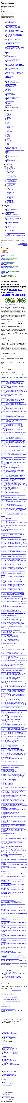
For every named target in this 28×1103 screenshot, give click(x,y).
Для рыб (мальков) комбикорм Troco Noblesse (12, 797)
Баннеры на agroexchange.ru (10, 1072)
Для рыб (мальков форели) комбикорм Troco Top (12, 799)
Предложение (12, 222)
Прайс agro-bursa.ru (11, 61)
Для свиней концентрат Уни (7, 631)
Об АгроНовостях (10, 21)
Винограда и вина (10, 157)
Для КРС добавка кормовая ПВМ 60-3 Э (10, 487)
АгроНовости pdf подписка (15, 31)
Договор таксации (10, 237)
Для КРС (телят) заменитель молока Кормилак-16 (13, 399)
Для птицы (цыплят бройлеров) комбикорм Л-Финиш (14, 728)
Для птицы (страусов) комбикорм (9, 761)
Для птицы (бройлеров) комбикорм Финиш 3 (12, 732)
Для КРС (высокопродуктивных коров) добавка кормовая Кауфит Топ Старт (12, 480)
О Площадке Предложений (13, 216)
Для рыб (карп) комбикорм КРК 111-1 (10, 808)
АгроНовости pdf (12, 30)
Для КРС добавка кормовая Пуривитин (10, 488)
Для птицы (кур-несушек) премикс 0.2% (10, 652)
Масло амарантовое (11, 173)
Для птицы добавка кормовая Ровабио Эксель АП (13, 689)
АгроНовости (3, 1028)
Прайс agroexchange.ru (11, 219)
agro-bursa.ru (3, 1056)
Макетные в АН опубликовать (10, 1053)
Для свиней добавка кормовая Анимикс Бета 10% (13, 620)
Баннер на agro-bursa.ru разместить (11, 1065)
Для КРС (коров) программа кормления (10, 437)
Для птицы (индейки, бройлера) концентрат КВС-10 (13, 704)
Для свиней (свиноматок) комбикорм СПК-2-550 (12, 611)
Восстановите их (16, 990)
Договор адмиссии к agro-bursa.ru (14, 72)
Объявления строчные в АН (13, 40)
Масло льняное (10, 177)
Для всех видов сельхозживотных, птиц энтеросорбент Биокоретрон (10, 899)
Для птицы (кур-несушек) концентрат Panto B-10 (13, 702)
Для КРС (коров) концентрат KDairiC (10, 512)
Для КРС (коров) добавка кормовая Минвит (11, 482)
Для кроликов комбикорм (7, 782)
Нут (7, 123)
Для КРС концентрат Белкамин (15, 970)
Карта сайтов (9, 52)
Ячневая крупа (10, 202)
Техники (8, 163)
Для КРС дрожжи (5, 521)
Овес (8, 124)
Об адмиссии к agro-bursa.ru (13, 59)
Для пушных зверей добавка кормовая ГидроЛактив (13, 790)
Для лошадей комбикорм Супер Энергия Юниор (12, 849)
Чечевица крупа (10, 201)
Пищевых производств (12, 160)
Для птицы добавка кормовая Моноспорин (11, 676)
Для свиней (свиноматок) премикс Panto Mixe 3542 (13, 601)
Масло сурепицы (11, 186)
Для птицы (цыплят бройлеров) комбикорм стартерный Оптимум (11, 722)
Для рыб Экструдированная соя (8, 833)
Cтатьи (8, 88)
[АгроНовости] (4, 7)
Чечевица (9, 141)
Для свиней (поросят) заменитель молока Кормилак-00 (14, 539)
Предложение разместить (9, 1075)
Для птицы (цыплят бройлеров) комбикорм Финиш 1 (14, 729)
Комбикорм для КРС (12, 972)
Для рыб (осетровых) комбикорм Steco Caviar (12, 818)
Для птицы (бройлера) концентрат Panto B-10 (12, 706)
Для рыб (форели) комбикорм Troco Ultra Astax (12, 803)
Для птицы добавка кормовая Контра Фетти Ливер (13, 673)
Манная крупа (10, 172)
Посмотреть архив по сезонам (8, 1009)
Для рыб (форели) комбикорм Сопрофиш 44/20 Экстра (14, 804)
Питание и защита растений (13, 82)
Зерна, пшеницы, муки (12, 147)
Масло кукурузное (11, 176)
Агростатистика (10, 212)
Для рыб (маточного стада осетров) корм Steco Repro (13, 829)
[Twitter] (23, 967)
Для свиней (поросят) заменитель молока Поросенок (13, 542)
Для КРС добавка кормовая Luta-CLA (10, 497)
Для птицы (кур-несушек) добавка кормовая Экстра (13, 685)
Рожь (8, 134)
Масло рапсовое (10, 180)
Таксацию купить (7, 1085)
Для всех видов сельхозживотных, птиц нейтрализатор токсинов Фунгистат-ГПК (11, 902)
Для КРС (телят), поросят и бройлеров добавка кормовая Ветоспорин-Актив (12, 473)
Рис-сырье (9, 132)
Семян (7, 159)
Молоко (8, 122)
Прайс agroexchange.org (12, 227)
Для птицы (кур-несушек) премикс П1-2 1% (11, 653)
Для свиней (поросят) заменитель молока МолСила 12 (14, 541)
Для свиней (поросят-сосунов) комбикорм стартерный (14, 567)
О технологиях (10, 86)
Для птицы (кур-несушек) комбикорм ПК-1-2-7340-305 (14, 753)
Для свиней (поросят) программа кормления (11, 533)
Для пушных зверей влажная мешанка (10, 792)
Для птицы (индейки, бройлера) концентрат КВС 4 (13, 703)
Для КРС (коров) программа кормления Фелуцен (13, 438)
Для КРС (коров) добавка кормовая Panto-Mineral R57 (14, 484)
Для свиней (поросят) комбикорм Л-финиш (11, 588)
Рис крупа (9, 198)
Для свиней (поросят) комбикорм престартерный (13, 568)
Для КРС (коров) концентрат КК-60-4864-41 (11, 510)
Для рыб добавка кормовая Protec (9, 796)
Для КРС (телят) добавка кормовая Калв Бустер (12, 470)
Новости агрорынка (11, 80)
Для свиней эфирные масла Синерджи (10, 639)
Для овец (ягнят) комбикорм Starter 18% (10, 767)
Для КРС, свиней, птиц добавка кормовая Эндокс (13, 876)
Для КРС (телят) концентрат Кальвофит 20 (11, 420)
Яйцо (8, 143)
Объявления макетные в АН (13, 42)
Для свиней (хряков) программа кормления (11, 596)
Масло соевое (10, 185)
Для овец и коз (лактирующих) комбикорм (11, 774)
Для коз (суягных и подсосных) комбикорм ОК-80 (13, 776)
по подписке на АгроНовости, (11, 999)
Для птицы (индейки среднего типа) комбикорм (12, 745)
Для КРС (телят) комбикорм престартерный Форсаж (13, 432)
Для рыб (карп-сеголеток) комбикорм (10, 813)
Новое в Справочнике (11, 209)
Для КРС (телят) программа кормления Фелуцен (12, 381)
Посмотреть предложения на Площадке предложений (13, 292)
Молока (8, 152)
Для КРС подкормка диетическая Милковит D (12, 505)
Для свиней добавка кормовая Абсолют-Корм (12, 619)
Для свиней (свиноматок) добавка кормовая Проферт (14, 598)
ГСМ (8, 204)
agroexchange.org (4, 1079)
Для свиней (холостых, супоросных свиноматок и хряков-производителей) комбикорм (13, 608)
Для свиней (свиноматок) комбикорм (10, 610)
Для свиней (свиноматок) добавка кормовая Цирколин (14, 600)
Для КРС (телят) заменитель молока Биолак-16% (12, 390)
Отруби (8, 193)
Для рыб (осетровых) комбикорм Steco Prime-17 (12, 828)
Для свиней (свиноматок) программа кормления (12, 593)
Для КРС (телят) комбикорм (7, 421)
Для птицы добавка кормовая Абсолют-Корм (12, 662)
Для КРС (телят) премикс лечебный (9, 415)
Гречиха (8, 115)
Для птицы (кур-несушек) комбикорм (10, 746)
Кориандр (9, 117)
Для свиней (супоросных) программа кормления (12, 617)
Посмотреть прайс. (5, 1003)
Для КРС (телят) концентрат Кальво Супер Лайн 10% (14, 419)
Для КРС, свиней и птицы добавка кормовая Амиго (13, 501)
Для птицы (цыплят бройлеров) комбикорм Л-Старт (13, 725)
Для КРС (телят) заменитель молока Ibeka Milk (12, 403)
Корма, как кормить (11, 84)
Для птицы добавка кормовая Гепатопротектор (12, 670)
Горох (8, 113)
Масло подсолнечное (12, 179)
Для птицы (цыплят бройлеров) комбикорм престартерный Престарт (11, 717)
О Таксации (9, 226)
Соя (7, 139)
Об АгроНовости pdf (11, 25)
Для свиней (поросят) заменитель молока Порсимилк (14, 543)
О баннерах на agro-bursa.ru (13, 60)
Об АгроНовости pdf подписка (14, 26)
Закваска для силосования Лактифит (10, 959)
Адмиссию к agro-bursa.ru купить (11, 1064)
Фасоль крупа (10, 200)
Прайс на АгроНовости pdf (13, 27)
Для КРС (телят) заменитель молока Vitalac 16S (12, 402)
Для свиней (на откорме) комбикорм (9, 636)
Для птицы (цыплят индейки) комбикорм (11, 738)
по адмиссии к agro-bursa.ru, (11, 997)
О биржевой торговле (11, 85)
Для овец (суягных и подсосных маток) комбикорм (13, 773)
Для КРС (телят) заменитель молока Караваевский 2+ (14, 391)
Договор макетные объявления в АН (15, 50)
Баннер (11, 223)
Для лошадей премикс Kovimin (8, 835)
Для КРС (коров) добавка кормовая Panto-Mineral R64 (14, 485)
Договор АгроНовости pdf (12, 46)
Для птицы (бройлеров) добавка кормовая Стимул (13, 690)
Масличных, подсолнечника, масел (15, 150)
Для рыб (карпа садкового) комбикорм (10, 812)
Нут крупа (9, 190)
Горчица (9, 114)
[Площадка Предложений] (5, 254)
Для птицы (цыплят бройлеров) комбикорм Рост (12, 727)
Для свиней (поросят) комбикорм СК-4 (10, 586)
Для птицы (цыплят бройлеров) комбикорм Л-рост (13, 724)
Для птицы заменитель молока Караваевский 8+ (12, 649)
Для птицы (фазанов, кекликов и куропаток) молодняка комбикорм (11, 756)
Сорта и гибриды (10, 81)
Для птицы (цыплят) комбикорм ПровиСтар (11, 712)
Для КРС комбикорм (6, 518)
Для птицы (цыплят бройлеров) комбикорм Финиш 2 (14, 731)
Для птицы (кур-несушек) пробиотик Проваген (12, 765)
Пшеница (9, 128)
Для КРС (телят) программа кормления (10, 382)
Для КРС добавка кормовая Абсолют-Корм (11, 453)
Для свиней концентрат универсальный (10, 630)
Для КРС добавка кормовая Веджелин (10, 467)
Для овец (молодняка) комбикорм (9, 771)
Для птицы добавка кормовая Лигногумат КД (12, 674)
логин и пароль (23, 986)
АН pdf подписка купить (9, 1037)
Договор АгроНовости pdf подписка (15, 47)
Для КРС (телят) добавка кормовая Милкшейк (12, 471)
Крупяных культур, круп (12, 148)
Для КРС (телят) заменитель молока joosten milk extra (13, 404)
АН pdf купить (7, 1036)
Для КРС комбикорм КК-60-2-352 (9, 520)
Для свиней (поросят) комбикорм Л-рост (10, 589)
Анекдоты (8, 90)
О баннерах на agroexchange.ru (13, 218)
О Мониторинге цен (11, 22)
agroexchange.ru (4, 1068)
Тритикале (9, 140)
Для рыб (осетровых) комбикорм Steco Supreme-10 (13, 824)
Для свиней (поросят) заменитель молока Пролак (13, 544)
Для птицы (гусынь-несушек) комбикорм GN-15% (13, 754)
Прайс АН (6, 1034)
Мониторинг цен (7, 1030)
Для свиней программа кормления (9, 615)
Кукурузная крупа (11, 171)
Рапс (8, 130)
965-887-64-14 (6, 1094)
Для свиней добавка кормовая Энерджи (10, 559)
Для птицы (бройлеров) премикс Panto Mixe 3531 (13, 658)
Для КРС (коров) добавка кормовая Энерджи (12, 493)
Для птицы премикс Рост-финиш (9, 656)
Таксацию (10, 230)
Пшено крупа (10, 197)
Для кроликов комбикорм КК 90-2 (9, 780)
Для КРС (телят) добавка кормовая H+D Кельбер (12, 416)
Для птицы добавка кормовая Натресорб (10, 678)
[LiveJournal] (26, 967)
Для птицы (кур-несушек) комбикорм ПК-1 (11, 749)
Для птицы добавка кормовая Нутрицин (10, 679)
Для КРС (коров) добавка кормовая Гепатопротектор (13, 475)
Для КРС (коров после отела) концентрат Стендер (13, 513)
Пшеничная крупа (11, 196)
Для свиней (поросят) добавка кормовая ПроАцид (13, 556)
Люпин (8, 121)
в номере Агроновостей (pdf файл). (12, 1001)
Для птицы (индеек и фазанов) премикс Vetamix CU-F (14, 655)
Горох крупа (10, 167)
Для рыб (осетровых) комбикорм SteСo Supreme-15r (13, 820)
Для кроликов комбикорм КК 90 (8, 779)
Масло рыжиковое (11, 183)
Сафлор (8, 136)
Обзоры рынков (10, 93)
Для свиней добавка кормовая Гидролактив (11, 622)
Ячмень (8, 144)
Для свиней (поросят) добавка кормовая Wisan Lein (13, 558)
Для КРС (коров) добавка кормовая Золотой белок (13, 478)
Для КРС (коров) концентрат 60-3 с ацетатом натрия (13, 508)
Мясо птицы (10, 189)
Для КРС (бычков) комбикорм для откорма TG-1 (12, 434)
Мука (8, 188)
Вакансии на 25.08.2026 (9, 1097)
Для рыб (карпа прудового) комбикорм (10, 814)
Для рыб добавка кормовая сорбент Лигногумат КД (13, 795)
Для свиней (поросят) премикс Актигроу (11, 550)
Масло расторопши (11, 181)
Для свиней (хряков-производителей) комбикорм (13, 613)
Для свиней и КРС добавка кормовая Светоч (11, 628)
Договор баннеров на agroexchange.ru (15, 235)
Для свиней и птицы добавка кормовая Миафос (12, 623)
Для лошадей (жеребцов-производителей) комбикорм (14, 856)
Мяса (7, 154)
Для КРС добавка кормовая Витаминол (10, 468)
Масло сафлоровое (11, 184)
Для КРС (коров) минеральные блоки (10, 527)
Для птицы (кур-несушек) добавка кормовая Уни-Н (13, 683)
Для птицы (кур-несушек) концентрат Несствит (12, 700)
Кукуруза (9, 118)
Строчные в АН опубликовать (10, 1052)
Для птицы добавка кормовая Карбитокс (10, 672)
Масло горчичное (11, 175)
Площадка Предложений (12, 214)
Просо (8, 127)
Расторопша (9, 131)
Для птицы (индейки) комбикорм (9, 741)
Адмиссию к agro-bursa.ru (14, 64)
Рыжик (8, 135)
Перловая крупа (10, 194)
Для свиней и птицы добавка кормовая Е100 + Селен (14, 624)
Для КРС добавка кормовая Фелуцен (10, 492)
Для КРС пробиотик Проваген (8, 504)
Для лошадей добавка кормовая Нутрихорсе (11, 841)
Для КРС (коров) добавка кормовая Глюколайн (12, 476)
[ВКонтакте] (22, 967)
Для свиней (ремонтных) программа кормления (12, 592)
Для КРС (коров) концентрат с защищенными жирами (14, 509)
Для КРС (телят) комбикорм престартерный (11, 423)
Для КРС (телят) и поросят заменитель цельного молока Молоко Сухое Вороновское (12, 409)
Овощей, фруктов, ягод (12, 156)
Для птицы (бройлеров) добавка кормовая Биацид (13, 666)
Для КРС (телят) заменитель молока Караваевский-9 (13, 392)
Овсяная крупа (10, 192)
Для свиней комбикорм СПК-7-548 (9, 635)
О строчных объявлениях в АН (14, 34)
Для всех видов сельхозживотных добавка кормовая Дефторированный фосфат (13, 928)
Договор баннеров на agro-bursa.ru (14, 73)
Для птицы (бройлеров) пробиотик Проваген (12, 763)
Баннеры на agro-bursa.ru (15, 65)
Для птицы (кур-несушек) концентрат (10, 699)
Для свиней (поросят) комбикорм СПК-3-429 (12, 585)
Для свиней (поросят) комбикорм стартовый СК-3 (13, 584)
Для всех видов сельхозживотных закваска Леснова (13, 957)
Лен (7, 119)
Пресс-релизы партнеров (12, 68)
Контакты (8, 53)
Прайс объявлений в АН (12, 36)
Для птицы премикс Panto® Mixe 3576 (10, 657)
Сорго (8, 138)
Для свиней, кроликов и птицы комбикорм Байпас (13, 632)
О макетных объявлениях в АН (14, 35)
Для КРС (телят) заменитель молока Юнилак (12, 400)
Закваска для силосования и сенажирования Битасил (13, 960)
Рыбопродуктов (10, 161)
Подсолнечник (10, 126)
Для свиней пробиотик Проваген (9, 643)
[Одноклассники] (25, 967)
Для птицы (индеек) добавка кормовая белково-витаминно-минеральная (12, 664)
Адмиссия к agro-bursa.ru (7, 9)
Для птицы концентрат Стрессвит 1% (10, 707)
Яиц (7, 155)
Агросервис (22, 244)
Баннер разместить (8, 1076)
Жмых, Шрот (10, 169)
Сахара (8, 151)
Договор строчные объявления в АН (15, 48)
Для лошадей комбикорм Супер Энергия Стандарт (13, 852)
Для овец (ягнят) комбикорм (7, 769)
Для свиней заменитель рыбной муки (10, 640)
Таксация (5, 1082)
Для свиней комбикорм (6, 634)
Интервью (8, 89)
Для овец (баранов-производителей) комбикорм (12, 775)
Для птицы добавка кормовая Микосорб (10, 677)
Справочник (9, 69)
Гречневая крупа (11, 168)
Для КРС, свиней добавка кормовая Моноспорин (13, 483)
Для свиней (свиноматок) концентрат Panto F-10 (12, 606)
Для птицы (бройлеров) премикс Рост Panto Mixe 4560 (14, 660)
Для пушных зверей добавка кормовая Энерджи (12, 791)
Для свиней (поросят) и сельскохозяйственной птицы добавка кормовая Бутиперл (14, 561)
